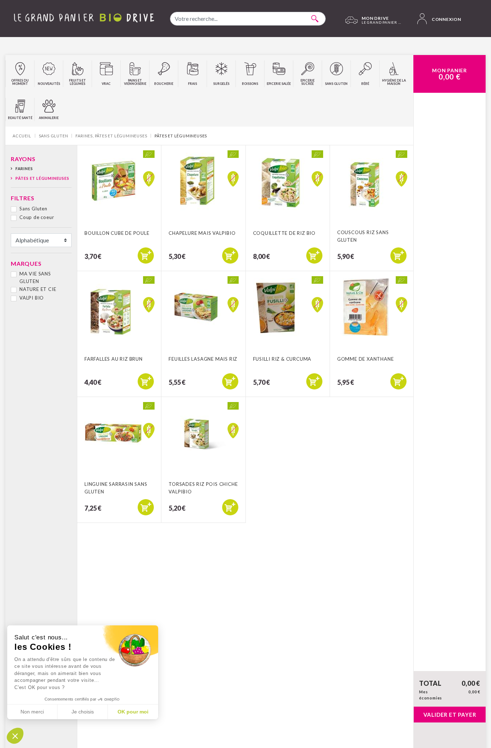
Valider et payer (449, 714)
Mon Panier (449, 74)
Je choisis (83, 712)
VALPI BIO (31, 298)
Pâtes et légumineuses (42, 178)
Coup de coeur (36, 217)
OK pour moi (133, 712)
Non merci (32, 712)
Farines (24, 168)
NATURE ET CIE (37, 289)
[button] (15, 735)
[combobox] (248, 19)
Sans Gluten (33, 208)
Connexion (446, 19)
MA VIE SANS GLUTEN (35, 277)
